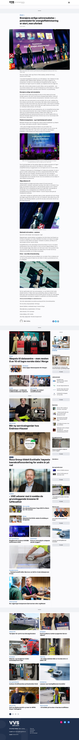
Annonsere (32, 730)
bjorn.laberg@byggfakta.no (19, 731)
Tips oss (32, 728)
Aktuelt (22, 15)
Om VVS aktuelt (33, 733)
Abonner (32, 731)
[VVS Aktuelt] (11, 2)
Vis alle (61, 371)
